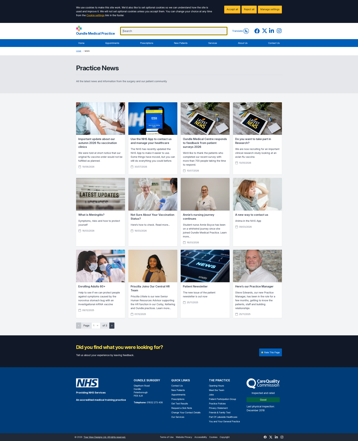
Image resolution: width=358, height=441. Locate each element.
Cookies (213, 437)
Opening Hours (216, 385)
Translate (237, 30)
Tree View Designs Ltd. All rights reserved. (104, 437)
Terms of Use (167, 437)
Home (81, 43)
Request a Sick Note (181, 408)
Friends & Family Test (219, 412)
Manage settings (270, 9)
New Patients (181, 43)
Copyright (224, 437)
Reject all (249, 9)
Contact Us (274, 43)
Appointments (112, 43)
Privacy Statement (218, 408)
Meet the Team (216, 390)
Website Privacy (184, 437)
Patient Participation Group (222, 399)
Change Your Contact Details (186, 412)
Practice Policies (217, 403)
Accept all (232, 9)
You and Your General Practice (224, 421)
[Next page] (111, 326)
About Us (243, 43)
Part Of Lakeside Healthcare (223, 417)
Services (212, 43)
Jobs (211, 394)
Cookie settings (95, 15)
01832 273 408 (155, 402)
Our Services (177, 417)
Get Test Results (179, 403)
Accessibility (200, 437)
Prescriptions (146, 43)
